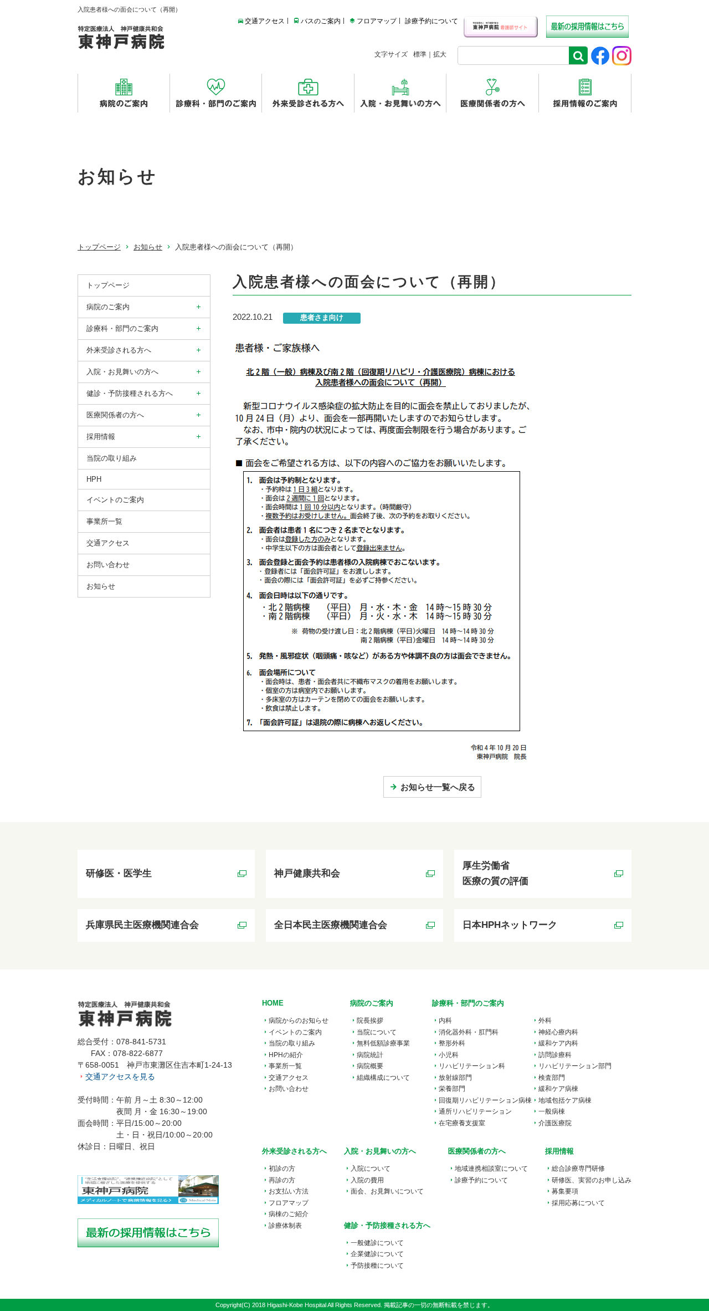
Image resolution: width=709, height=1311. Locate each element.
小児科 (449, 1055)
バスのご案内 (321, 21)
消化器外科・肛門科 (469, 1032)
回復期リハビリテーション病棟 (485, 1100)
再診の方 (282, 1180)
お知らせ (147, 247)
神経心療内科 (558, 1032)
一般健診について (377, 1243)
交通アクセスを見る (120, 1076)
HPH (93, 479)
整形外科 (452, 1043)
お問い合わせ (108, 564)
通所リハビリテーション (475, 1111)
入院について (371, 1168)
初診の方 (282, 1168)
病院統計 (370, 1055)
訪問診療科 (555, 1055)
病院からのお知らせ (298, 1020)
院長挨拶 (370, 1020)
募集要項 (565, 1191)
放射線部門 (455, 1078)
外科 (545, 1020)
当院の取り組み (111, 458)
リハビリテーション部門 (575, 1066)
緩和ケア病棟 (558, 1089)
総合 (578, 1168)
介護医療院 (555, 1123)
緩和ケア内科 (558, 1043)
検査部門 (551, 1078)
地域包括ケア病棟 (565, 1100)
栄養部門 (452, 1089)
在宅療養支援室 (462, 1123)
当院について (377, 1032)
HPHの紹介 (286, 1055)
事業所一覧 (285, 1066)
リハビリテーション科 (472, 1066)
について (491, 1168)
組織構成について (383, 1078)
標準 (420, 54)
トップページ (99, 247)
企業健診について (377, 1254)
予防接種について (377, 1265)
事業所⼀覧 (104, 521)
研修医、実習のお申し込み (591, 1180)
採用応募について (578, 1203)
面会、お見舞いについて (387, 1191)
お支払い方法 (289, 1191)
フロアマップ (377, 21)
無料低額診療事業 (383, 1043)
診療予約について (431, 21)
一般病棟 (551, 1111)
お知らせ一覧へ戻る (437, 787)
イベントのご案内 (115, 500)
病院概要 (370, 1066)
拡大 (439, 54)
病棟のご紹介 (289, 1214)
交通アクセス (265, 21)
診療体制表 (285, 1226)
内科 (445, 1020)
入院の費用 (367, 1180)
